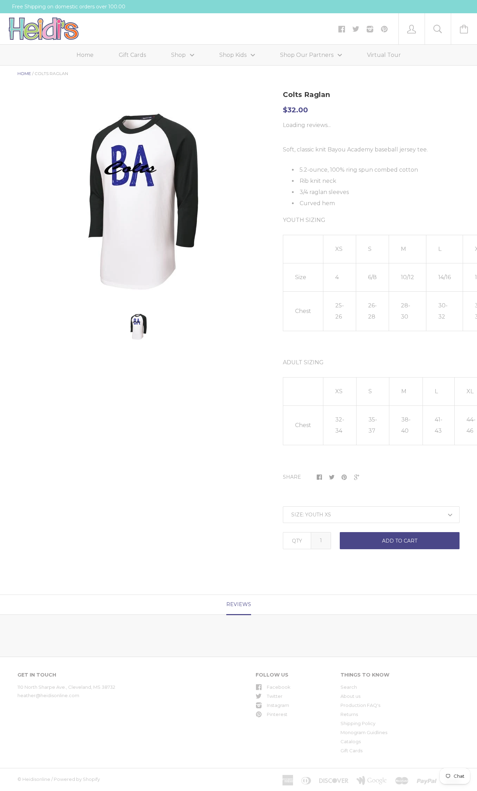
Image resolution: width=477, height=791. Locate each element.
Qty (297, 541)
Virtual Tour (384, 55)
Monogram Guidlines (363, 732)
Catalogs (350, 741)
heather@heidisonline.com (48, 695)
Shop (179, 55)
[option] (137, 200)
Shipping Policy (357, 723)
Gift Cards (132, 55)
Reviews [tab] (238, 604)
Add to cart (399, 541)
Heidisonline (36, 779)
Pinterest (277, 714)
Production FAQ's (360, 705)
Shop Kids (233, 55)
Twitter (274, 696)
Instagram (278, 705)
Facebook (279, 687)
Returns (349, 714)
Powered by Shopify (77, 779)
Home (85, 55)
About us (350, 696)
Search (348, 687)
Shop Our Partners (307, 55)
